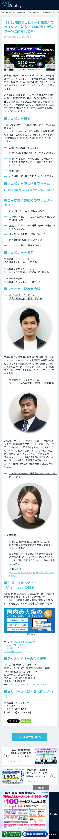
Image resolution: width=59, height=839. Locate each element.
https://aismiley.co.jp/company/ (28, 684)
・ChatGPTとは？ (13, 644)
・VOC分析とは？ (13, 651)
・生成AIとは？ (12, 648)
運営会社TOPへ (32, 737)
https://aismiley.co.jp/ (23, 641)
